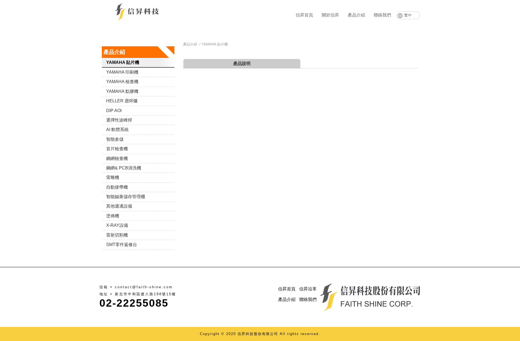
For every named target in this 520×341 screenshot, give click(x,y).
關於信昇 (330, 15)
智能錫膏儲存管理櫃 (125, 196)
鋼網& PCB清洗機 (123, 168)
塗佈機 (112, 216)
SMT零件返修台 (121, 244)
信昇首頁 (304, 15)
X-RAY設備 (117, 225)
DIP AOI (114, 110)
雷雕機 (112, 177)
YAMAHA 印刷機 (122, 72)
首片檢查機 (117, 148)
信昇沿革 (308, 289)
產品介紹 (356, 15)
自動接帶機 (117, 187)
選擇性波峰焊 (119, 120)
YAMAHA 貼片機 (122, 62)
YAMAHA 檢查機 (122, 81)
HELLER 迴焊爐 (122, 101)
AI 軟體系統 (117, 129)
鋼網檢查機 (117, 158)
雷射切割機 (117, 235)
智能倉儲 (114, 139)
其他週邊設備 (119, 206)
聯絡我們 (382, 15)
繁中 (408, 15)
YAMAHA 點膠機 (122, 91)
